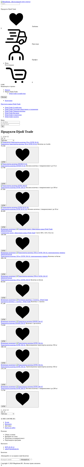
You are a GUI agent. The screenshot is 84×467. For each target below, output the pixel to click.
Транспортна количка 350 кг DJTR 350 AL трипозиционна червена (24, 256)
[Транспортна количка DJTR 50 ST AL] (15, 207)
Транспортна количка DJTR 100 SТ (13, 187)
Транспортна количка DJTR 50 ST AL (14, 209)
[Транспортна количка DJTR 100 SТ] (14, 186)
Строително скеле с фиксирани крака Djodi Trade (18, 233)
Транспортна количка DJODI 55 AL (13, 166)
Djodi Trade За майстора (17, 93)
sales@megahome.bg (12, 449)
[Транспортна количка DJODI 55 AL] (14, 164)
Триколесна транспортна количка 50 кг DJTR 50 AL (19, 144)
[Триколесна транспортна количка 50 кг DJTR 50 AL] (20, 142)
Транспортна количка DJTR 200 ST (13, 388)
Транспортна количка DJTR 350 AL (13, 345)
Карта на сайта (10, 428)
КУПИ (3, 162)
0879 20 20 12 (9, 447)
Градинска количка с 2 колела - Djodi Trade (16, 301)
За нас (7, 422)
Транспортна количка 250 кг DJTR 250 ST (15, 280)
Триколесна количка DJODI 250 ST (13, 323)
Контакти (8, 424)
